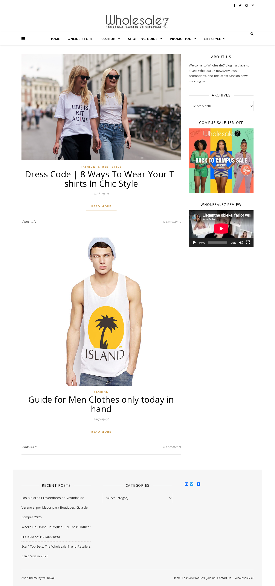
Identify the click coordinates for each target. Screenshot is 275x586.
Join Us (211, 578)
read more (101, 206)
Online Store (80, 38)
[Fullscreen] (248, 242)
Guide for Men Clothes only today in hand (101, 404)
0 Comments (172, 221)
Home (55, 38)
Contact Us (224, 578)
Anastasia (30, 221)
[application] (221, 228)
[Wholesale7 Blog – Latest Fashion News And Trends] (137, 22)
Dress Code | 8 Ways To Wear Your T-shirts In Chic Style (101, 178)
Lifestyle (212, 38)
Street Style (110, 167)
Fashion (108, 38)
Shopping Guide (143, 38)
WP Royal (48, 578)
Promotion (181, 38)
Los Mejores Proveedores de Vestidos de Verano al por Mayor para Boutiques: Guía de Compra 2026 (54, 507)
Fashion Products (193, 578)
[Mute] (241, 242)
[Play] (194, 242)
